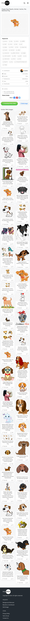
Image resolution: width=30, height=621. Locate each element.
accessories (6, 53)
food (20, 58)
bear (16, 44)
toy (25, 56)
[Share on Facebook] (14, 98)
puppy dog (23, 47)
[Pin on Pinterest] (17, 98)
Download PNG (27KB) (10, 103)
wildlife (23, 41)
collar (14, 56)
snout (10, 44)
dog (11, 41)
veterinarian (6, 58)
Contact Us (5, 618)
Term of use (6, 616)
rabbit (18, 50)
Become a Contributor (8, 605)
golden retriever (15, 53)
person (5, 41)
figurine (6, 61)
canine (16, 41)
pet (21, 44)
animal (11, 47)
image (5, 64)
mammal (12, 50)
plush (20, 56)
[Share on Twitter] (19, 98)
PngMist (26, 70)
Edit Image (25, 103)
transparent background (21, 61)
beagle (23, 53)
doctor (14, 58)
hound (5, 50)
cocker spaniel (7, 56)
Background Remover (8, 602)
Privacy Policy (6, 613)
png (12, 61)
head (5, 44)
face (17, 47)
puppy (5, 47)
